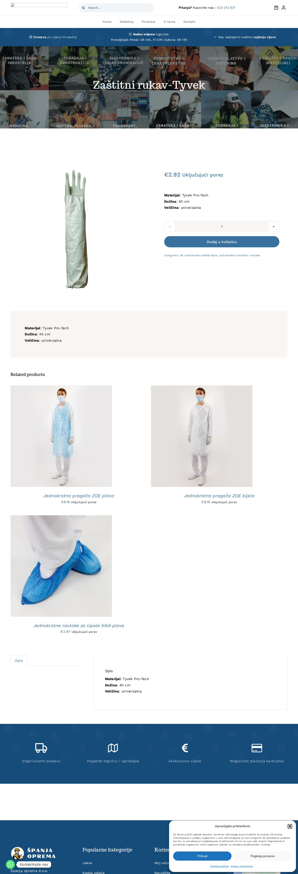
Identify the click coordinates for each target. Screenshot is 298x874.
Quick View (79, 437)
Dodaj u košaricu (222, 242)
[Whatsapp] (10, 864)
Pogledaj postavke (263, 856)
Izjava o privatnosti (242, 866)
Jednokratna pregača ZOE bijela (219, 495)
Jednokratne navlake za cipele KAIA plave (78, 625)
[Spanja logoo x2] (39, 5)
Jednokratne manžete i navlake (239, 255)
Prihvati (202, 856)
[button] (290, 826)
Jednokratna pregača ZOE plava (78, 495)
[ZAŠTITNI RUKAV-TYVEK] (76, 229)
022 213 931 (226, 8)
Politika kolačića (219, 866)
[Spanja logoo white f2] (34, 848)
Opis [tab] (19, 661)
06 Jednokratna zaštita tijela (198, 255)
